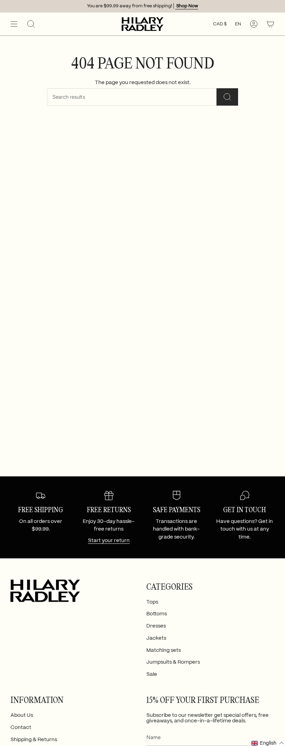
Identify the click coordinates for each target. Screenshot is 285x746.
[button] (31, 24)
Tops (152, 602)
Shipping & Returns (33, 739)
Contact (20, 727)
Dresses (156, 626)
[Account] (254, 24)
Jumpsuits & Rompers (173, 662)
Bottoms (156, 614)
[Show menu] (14, 24)
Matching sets (163, 650)
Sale (151, 674)
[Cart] (270, 24)
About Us (21, 715)
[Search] (227, 97)
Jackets (156, 638)
